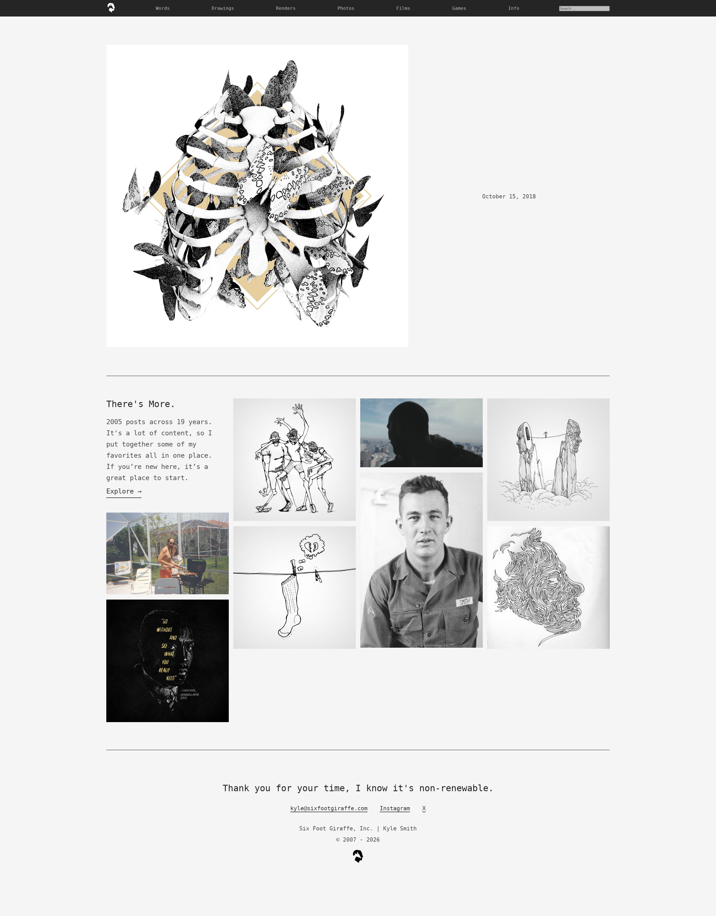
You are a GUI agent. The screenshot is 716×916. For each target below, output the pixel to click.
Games (459, 8)
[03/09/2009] (548, 647)
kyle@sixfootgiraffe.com (329, 808)
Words (163, 8)
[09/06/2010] (294, 520)
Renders (286, 8)
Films (403, 8)
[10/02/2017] (548, 520)
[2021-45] (167, 721)
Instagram (395, 808)
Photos (346, 8)
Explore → (124, 491)
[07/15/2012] (421, 646)
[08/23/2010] (294, 647)
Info (513, 8)
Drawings (223, 8)
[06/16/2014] (167, 593)
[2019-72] (421, 466)
